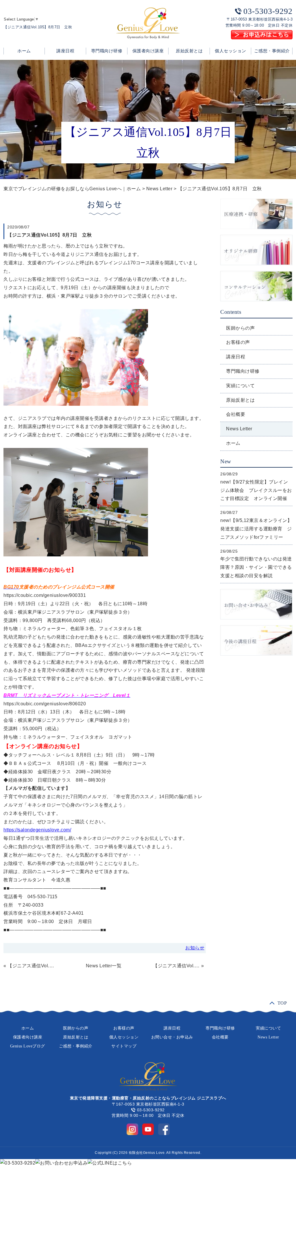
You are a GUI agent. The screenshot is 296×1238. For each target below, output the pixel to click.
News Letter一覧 (104, 965)
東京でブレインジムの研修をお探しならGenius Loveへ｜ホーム (72, 188)
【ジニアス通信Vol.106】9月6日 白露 (31, 965)
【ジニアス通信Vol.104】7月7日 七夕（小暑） (176, 965)
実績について (240, 385)
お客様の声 (238, 342)
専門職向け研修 (107, 51)
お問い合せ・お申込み (172, 1037)
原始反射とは (189, 51)
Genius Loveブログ (27, 1046)
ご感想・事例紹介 (272, 51)
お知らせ (194, 947)
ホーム (24, 51)
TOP (282, 1003)
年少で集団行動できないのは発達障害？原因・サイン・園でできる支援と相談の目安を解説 (256, 567)
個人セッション (230, 51)
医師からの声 (240, 328)
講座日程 (65, 51)
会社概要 (235, 414)
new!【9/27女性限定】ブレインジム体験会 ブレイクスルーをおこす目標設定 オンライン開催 (256, 490)
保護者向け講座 (148, 51)
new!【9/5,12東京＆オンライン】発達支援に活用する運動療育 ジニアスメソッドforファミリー (256, 529)
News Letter (159, 188)
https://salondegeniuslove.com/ (37, 829)
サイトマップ (123, 1046)
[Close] (71, 1188)
